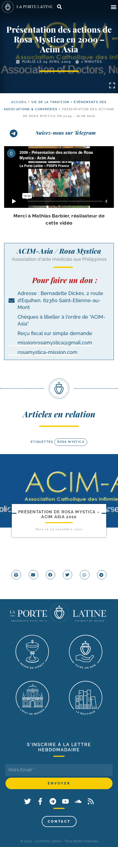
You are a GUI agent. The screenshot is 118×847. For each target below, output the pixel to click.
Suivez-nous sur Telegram (66, 132)
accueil (19, 102)
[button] (113, 7)
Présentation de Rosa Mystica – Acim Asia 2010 (59, 514)
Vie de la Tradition (50, 102)
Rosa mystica (70, 442)
